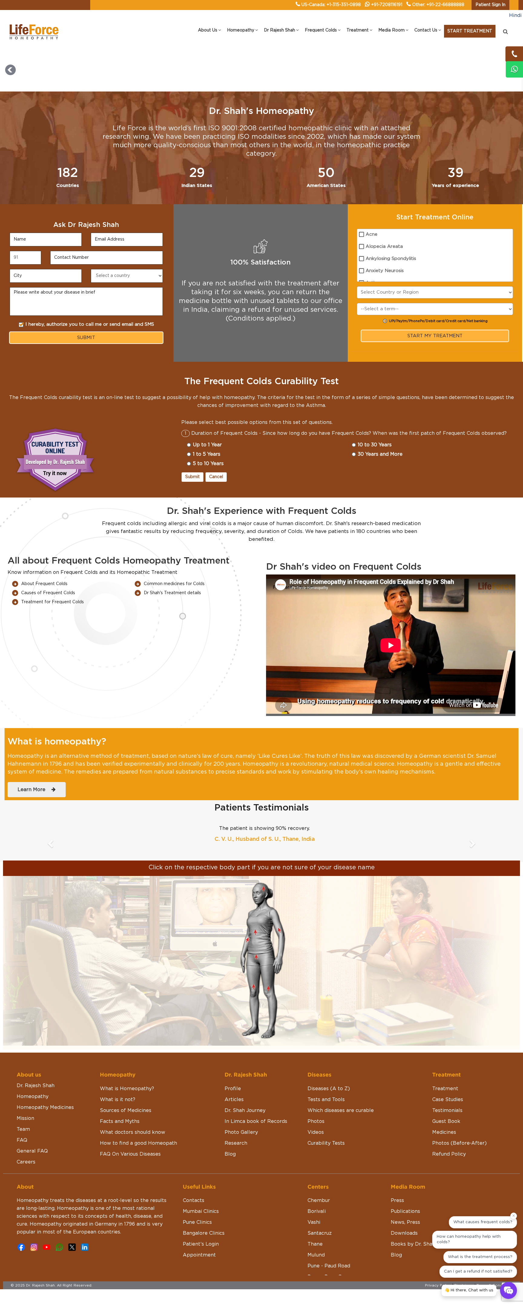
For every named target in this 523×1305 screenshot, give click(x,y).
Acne (371, 234)
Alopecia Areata (384, 246)
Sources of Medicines (125, 1094)
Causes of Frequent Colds (48, 593)
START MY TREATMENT (434, 336)
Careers (26, 1146)
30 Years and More (380, 454)
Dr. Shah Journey (245, 1094)
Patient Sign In (490, 5)
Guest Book (446, 1105)
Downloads (404, 1217)
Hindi (515, 15)
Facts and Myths (120, 1105)
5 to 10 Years (208, 463)
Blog (230, 1138)
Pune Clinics (197, 1206)
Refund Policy (449, 1138)
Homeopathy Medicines (45, 1091)
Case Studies (447, 1083)
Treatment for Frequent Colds (52, 602)
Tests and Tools (326, 1083)
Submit (192, 477)
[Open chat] (508, 1290)
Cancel (216, 477)
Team (23, 1113)
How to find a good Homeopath (138, 1127)
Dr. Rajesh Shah (35, 1069)
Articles (234, 1083)
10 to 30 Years (375, 444)
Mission (25, 1102)
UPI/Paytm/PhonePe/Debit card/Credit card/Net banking (438, 321)
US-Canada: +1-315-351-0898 (331, 5)
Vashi (314, 1206)
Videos (316, 1116)
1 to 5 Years (206, 454)
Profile (233, 1072)
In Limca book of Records (256, 1105)
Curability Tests (326, 1127)
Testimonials (447, 1094)
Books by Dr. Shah (413, 1228)
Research (236, 1127)
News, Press (405, 1206)
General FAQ (32, 1135)
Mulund (316, 1239)
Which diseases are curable (341, 1094)
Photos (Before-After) (459, 1127)
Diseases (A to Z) (329, 1072)
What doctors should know (132, 1116)
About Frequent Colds (44, 584)
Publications (405, 1195)
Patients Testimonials (261, 807)
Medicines (444, 1116)
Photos (316, 1105)
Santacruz (320, 1217)
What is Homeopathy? (127, 1072)
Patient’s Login (201, 1228)
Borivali (317, 1195)
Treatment (445, 1072)
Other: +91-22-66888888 (438, 5)
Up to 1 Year (207, 444)
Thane (315, 1228)
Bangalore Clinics (204, 1217)
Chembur (319, 1184)
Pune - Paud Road (329, 1250)
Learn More (34, 789)
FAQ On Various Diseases (130, 1138)
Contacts (193, 1184)
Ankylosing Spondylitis (391, 258)
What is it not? (117, 1083)
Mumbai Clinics (201, 1195)
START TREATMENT (469, 31)
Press (397, 1184)
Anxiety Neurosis (385, 270)
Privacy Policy (438, 1269)
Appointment (199, 1239)
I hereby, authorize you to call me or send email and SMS (89, 324)
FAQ (22, 1124)
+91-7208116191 (386, 5)
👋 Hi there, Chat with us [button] (469, 1290)
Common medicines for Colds (174, 584)
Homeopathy (32, 1080)
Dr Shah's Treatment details (172, 593)
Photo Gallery (241, 1116)
